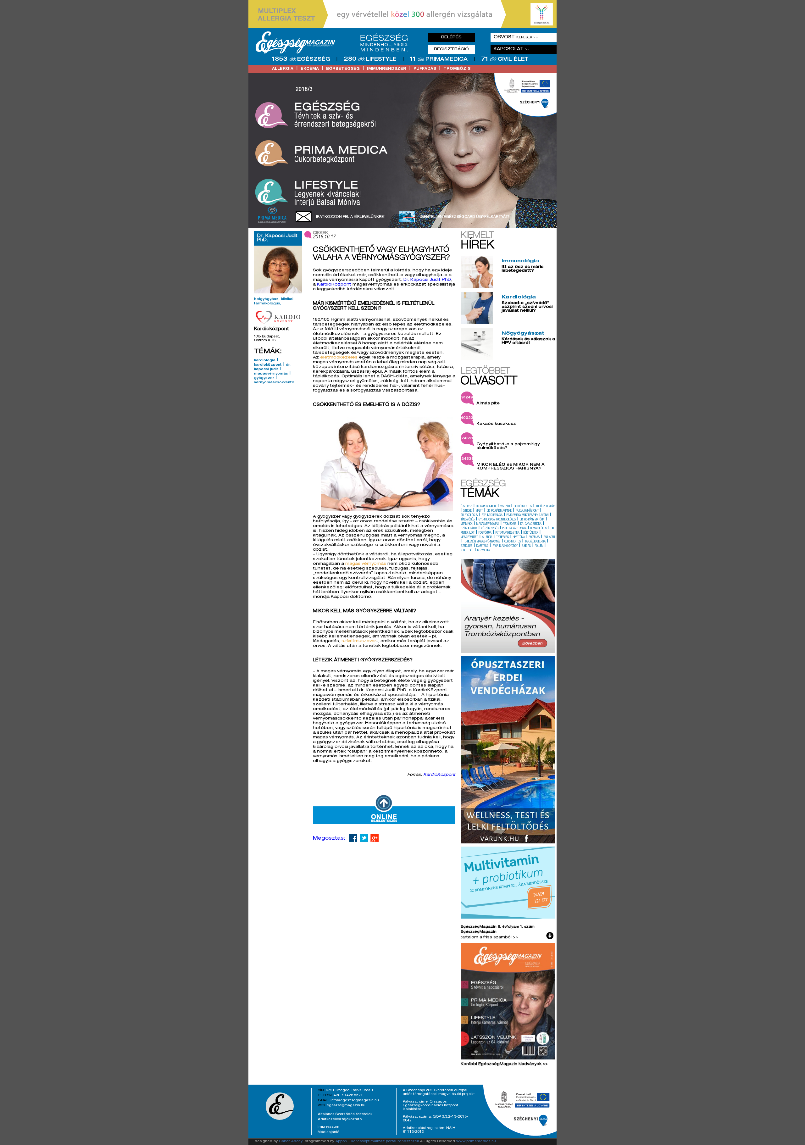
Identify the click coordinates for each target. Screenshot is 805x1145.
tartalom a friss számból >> (489, 937)
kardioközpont (268, 365)
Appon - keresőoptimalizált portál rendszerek (377, 1141)
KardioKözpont (335, 285)
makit (479, 511)
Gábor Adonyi (291, 1141)
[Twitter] (364, 838)
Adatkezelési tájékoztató (340, 1119)
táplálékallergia (535, 541)
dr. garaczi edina (530, 524)
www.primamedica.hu (476, 1141)
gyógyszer (264, 378)
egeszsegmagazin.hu (346, 1105)
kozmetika (483, 550)
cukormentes (512, 541)
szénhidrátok (469, 528)
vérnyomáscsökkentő (274, 382)
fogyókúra (485, 533)
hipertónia (519, 537)
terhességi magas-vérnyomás (481, 541)
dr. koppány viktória (532, 519)
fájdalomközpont (527, 511)
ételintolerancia (492, 515)
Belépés (451, 37)
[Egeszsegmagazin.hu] (334, 42)
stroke (467, 511)
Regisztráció (451, 49)
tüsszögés (468, 519)
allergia (282, 69)
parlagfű (549, 537)
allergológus (469, 515)
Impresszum (328, 1127)
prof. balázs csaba (514, 528)
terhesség (502, 537)
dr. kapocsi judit (486, 506)
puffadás (425, 69)
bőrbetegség (343, 69)
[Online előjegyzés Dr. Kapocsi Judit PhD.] (384, 823)
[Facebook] (353, 838)
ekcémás (534, 537)
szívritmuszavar (358, 641)
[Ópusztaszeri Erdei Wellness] (508, 842)
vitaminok (466, 524)
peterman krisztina (507, 533)
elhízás (526, 546)
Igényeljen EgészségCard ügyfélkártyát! (464, 217)
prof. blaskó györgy (505, 546)
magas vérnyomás (365, 564)
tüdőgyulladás (545, 506)
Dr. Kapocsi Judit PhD (427, 280)
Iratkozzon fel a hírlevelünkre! (350, 217)
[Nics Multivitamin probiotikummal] (508, 917)
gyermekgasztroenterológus (497, 519)
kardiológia (264, 360)
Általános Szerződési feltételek (345, 1114)
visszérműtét (469, 537)
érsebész (466, 506)
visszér (505, 506)
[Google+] (374, 838)
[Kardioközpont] (278, 317)
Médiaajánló (328, 1132)
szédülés (466, 546)
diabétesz (482, 546)
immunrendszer (386, 69)
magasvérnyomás (271, 373)
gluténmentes (523, 506)
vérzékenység (489, 528)
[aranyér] (508, 652)
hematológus (538, 528)
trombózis (456, 69)
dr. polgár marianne (499, 511)
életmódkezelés (339, 358)
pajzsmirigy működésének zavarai (527, 515)
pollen (539, 546)
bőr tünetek (531, 533)
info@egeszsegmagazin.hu (354, 1100)
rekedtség (467, 550)
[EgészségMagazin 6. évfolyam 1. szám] (508, 1002)
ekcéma (310, 69)
